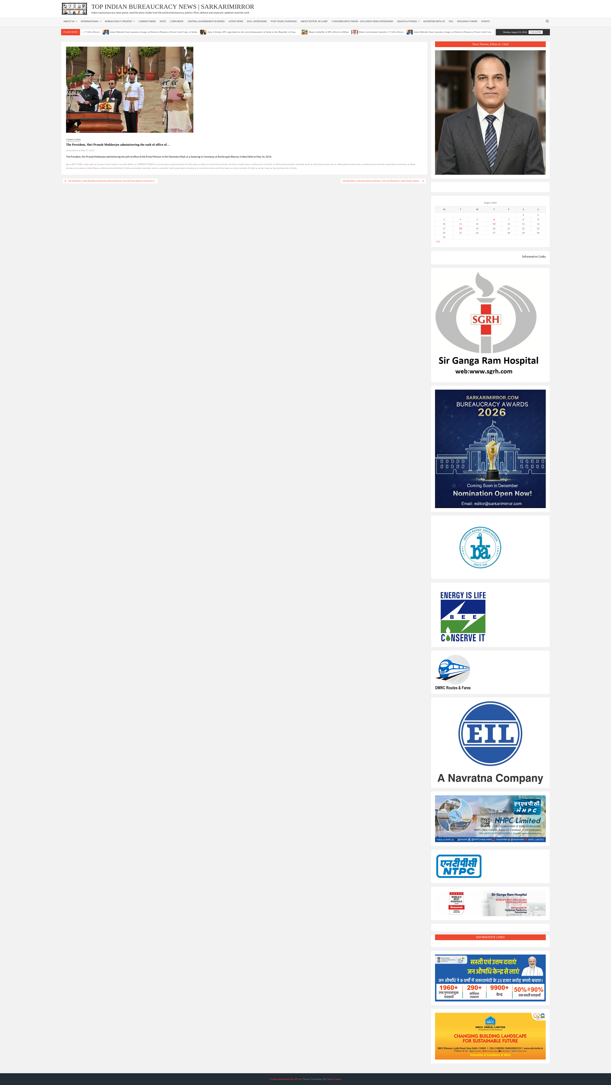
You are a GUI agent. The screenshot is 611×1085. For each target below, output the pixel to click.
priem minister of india (243, 168)
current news (162, 164)
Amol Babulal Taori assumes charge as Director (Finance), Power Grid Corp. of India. (112, 32)
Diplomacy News (467, 21)
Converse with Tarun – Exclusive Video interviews (362, 21)
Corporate (176, 21)
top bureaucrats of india (285, 168)
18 (460, 228)
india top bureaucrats (323, 164)
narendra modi (206, 168)
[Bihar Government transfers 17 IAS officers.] (313, 31)
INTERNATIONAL (89, 21)
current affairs (126, 164)
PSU (451, 21)
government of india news (185, 164)
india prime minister (262, 164)
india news (244, 164)
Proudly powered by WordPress (285, 1079)
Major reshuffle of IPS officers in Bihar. (287, 32)
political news (223, 168)
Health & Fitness (407, 21)
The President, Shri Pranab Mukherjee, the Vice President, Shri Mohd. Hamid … (381, 181)
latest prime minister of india (115, 168)
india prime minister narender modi (292, 164)
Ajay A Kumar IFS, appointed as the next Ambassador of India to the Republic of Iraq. (209, 32)
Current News (147, 21)
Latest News (236, 21)
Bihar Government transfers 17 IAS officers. (339, 32)
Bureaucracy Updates (118, 21)
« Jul (437, 241)
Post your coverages (284, 21)
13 (494, 223)
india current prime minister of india (218, 164)
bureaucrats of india (107, 164)
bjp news (89, 164)
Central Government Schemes (206, 21)
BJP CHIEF (77, 164)
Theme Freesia (334, 1079)
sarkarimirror (72, 150)
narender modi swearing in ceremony (177, 168)
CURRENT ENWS (145, 164)
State (163, 21)
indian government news (349, 164)
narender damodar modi (145, 168)
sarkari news (264, 168)
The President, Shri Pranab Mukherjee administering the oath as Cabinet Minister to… (112, 181)
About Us (68, 21)
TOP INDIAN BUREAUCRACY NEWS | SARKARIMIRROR (172, 6)
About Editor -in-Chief (314, 21)
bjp (67, 164)
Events (485, 21)
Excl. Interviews (257, 21)
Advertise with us (434, 21)
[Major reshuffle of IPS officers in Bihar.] (262, 31)
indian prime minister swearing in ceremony (385, 164)
